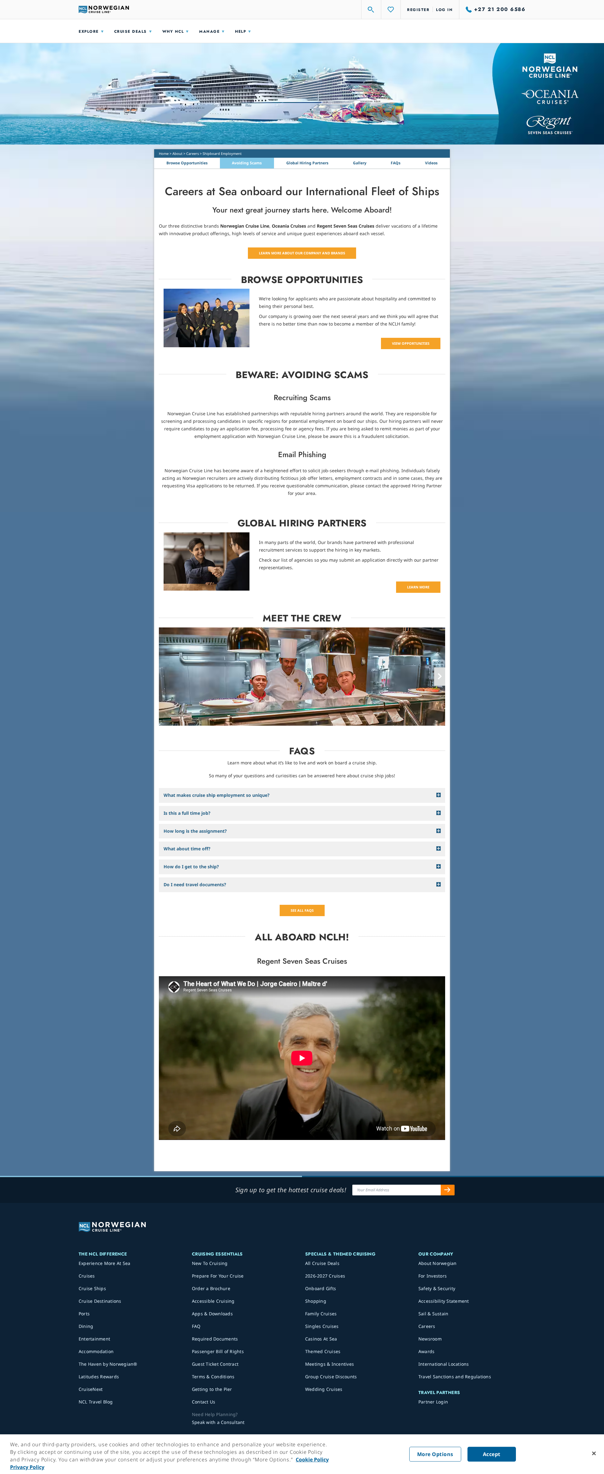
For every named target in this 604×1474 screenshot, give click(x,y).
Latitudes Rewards (99, 1377)
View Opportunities (410, 343)
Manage (209, 31)
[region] (302, 1454)
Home (164, 153)
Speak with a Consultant (218, 1422)
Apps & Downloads (212, 1314)
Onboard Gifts (320, 1288)
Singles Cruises (322, 1326)
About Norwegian (437, 1263)
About (177, 153)
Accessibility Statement (443, 1301)
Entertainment (94, 1339)
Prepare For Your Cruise (218, 1276)
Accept (492, 1454)
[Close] (594, 1453)
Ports (84, 1314)
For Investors (432, 1276)
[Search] (371, 9)
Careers (192, 153)
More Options (435, 1454)
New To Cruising (210, 1263)
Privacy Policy (27, 1467)
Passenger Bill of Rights (218, 1351)
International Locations (443, 1364)
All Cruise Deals (322, 1263)
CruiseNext (91, 1389)
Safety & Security (436, 1288)
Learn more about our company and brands (302, 253)
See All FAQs (302, 910)
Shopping (315, 1301)
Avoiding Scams (247, 163)
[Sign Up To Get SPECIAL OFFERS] (448, 1190)
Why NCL (173, 31)
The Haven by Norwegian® (108, 1364)
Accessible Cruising (213, 1301)
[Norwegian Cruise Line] (104, 9)
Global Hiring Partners (307, 163)
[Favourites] (391, 9)
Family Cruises (321, 1314)
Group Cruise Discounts (331, 1377)
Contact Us (203, 1402)
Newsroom (430, 1339)
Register (418, 9)
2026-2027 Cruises (325, 1276)
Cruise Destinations (100, 1301)
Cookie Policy (312, 1459)
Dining (86, 1326)
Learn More (418, 587)
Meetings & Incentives (329, 1364)
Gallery (359, 163)
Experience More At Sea (105, 1263)
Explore (89, 31)
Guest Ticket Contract (215, 1364)
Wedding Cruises (324, 1389)
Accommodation (96, 1351)
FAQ (196, 1326)
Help (240, 31)
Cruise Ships (92, 1288)
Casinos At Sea (321, 1339)
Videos (431, 163)
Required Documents (215, 1339)
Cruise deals (130, 31)
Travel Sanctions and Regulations (454, 1377)
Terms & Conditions (213, 1377)
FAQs (395, 163)
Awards (426, 1351)
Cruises (87, 1276)
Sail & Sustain (433, 1314)
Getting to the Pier (212, 1389)
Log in (444, 9)
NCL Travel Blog (96, 1402)
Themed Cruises (323, 1351)
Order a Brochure (211, 1288)
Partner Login (433, 1402)
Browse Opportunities (187, 163)
